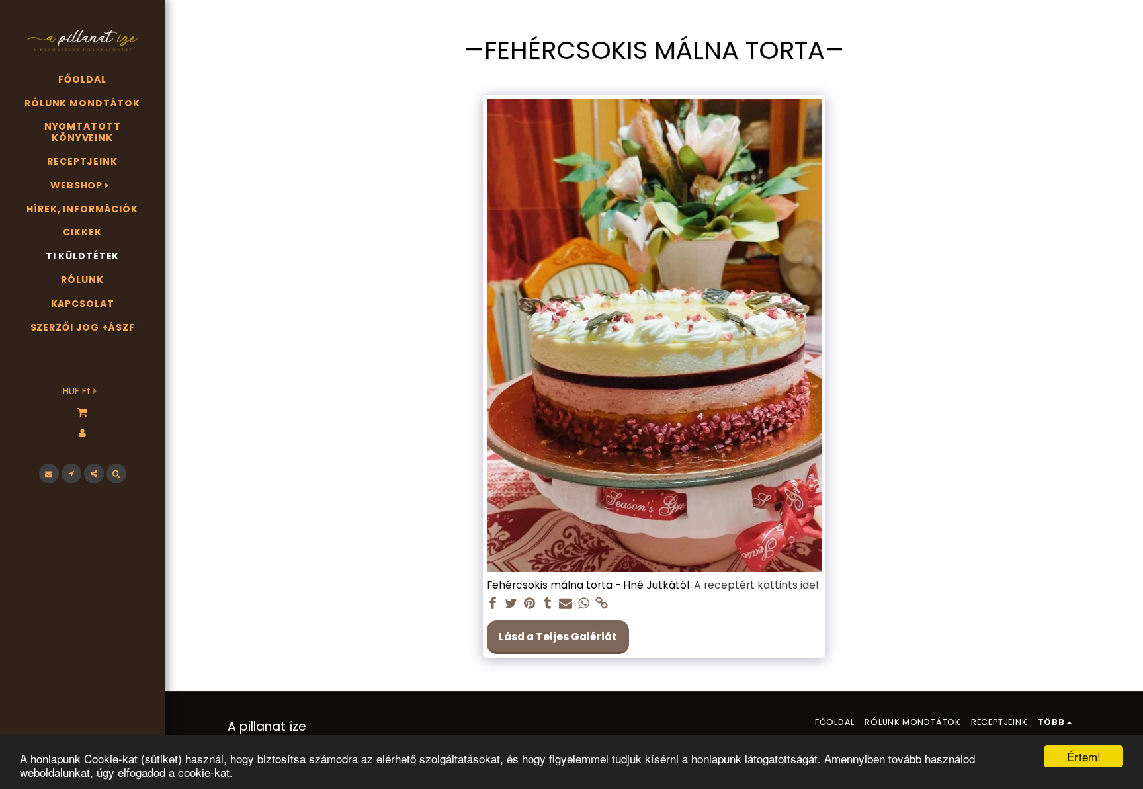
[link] (602, 603)
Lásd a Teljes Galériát (558, 637)
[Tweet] (511, 603)
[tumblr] (547, 603)
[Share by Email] (565, 603)
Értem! (1084, 756)
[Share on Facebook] (493, 603)
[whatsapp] (584, 603)
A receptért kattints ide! (756, 585)
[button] (82, 411)
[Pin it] (529, 603)
